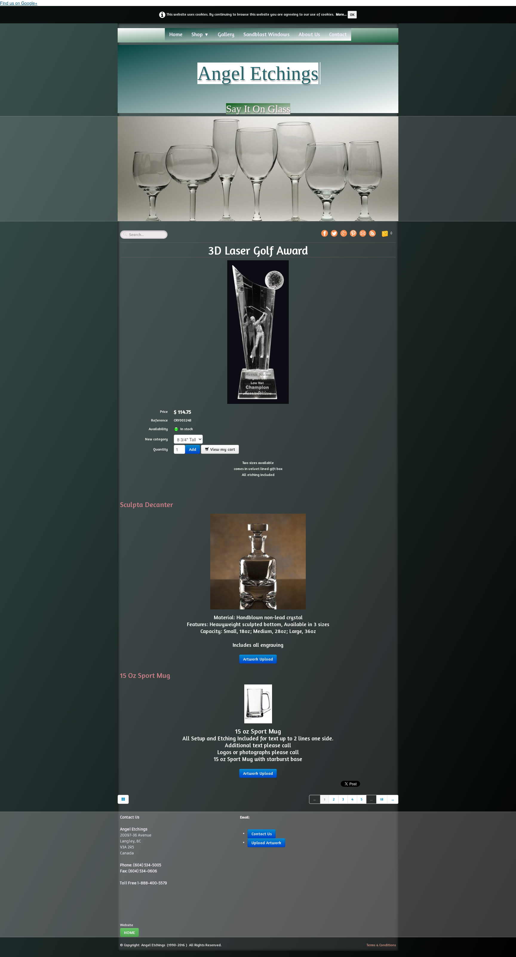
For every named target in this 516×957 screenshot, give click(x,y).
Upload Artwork (266, 842)
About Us (309, 34)
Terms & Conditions (381, 945)
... (371, 799)
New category (156, 439)
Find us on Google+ (18, 3)
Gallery (226, 34)
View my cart (222, 449)
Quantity (160, 449)
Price (164, 411)
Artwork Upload (258, 658)
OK (352, 14)
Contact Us (261, 833)
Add (192, 449)
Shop (200, 34)
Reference (159, 420)
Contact (338, 34)
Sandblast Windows (266, 34)
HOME (129, 932)
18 (381, 799)
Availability (158, 429)
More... (341, 14)
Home (175, 34)
